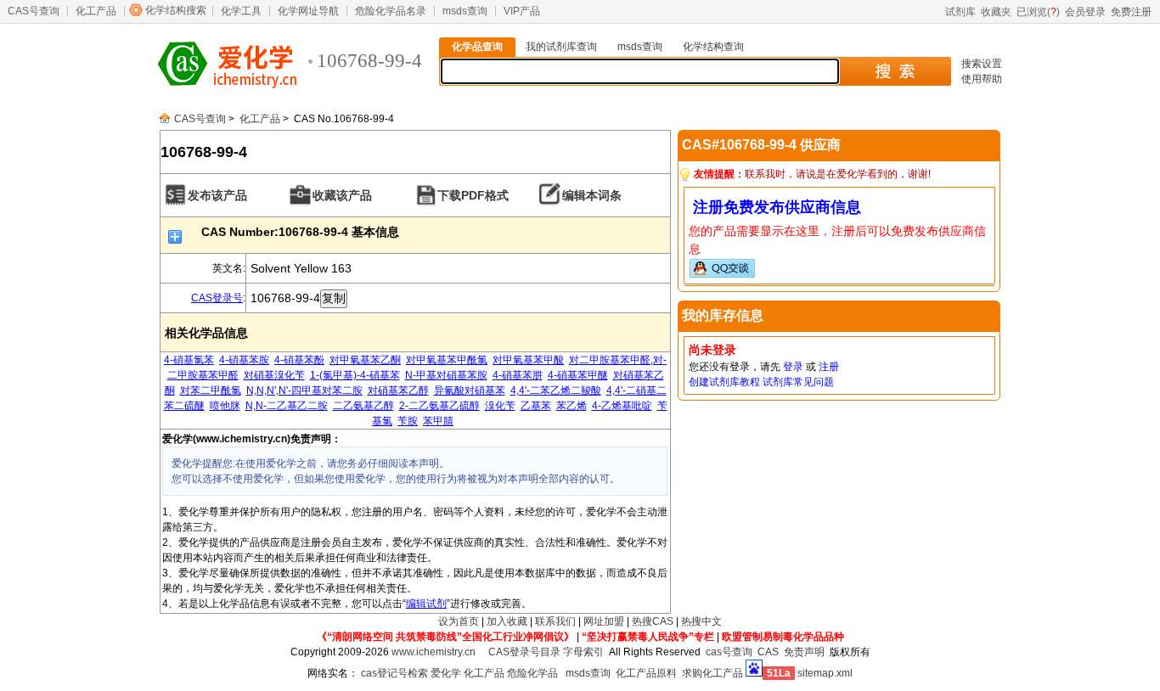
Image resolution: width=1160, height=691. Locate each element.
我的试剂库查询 (561, 47)
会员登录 (1085, 12)
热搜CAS (652, 621)
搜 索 (894, 71)
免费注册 (1131, 12)
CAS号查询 (33, 11)
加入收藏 (507, 621)
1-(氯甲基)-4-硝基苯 (355, 375)
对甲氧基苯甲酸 (528, 360)
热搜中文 (701, 621)
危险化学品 (532, 673)
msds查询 (464, 11)
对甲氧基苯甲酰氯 (446, 360)
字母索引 (583, 652)
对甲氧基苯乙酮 (365, 360)
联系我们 (555, 621)
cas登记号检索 (394, 673)
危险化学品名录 (390, 11)
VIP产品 (522, 11)
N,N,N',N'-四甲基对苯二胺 (304, 390)
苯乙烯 (571, 406)
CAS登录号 (217, 298)
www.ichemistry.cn (433, 652)
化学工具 (241, 11)
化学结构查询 (713, 47)
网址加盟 (603, 621)
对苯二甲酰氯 (210, 390)
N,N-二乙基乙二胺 (286, 406)
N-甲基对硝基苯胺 (446, 375)
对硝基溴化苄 (274, 375)
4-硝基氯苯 (189, 360)
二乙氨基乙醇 (363, 406)
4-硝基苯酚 (299, 360)
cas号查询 (729, 652)
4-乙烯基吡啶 (622, 406)
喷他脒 (225, 406)
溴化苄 (500, 406)
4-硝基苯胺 (244, 360)
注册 (829, 367)
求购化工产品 (712, 673)
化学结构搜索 (175, 10)
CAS (768, 652)
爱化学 (446, 673)
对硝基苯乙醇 (398, 390)
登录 (793, 367)
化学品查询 (477, 47)
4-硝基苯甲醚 (578, 375)
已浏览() (1038, 12)
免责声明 (804, 652)
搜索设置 (981, 64)
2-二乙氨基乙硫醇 (439, 406)
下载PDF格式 (473, 195)
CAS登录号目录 (524, 652)
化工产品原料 (646, 673)
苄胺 (407, 421)
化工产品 (96, 11)
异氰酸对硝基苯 (469, 390)
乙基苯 (536, 406)
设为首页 (458, 621)
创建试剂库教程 (724, 382)
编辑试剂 (426, 604)
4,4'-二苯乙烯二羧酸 (555, 390)
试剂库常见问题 (798, 382)
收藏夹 (996, 12)
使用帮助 (981, 79)
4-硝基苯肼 (518, 375)
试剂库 (960, 12)
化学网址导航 (308, 11)
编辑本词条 (592, 195)
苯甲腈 (438, 421)
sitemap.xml (825, 673)
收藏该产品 (342, 195)
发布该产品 (217, 195)
